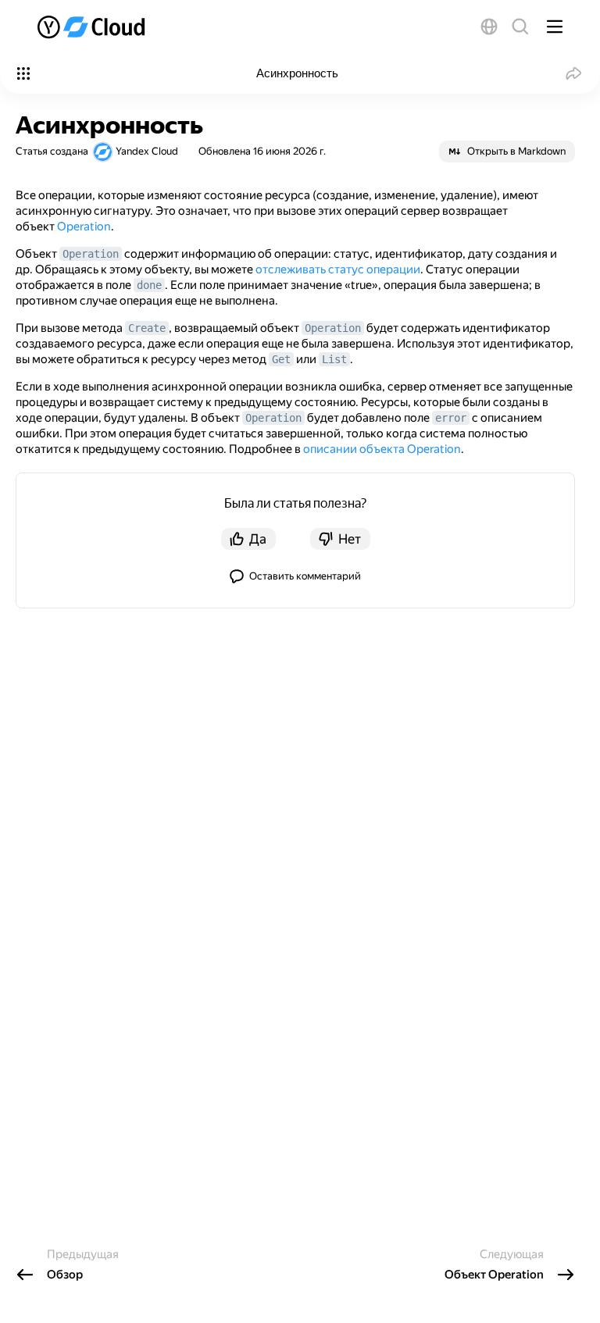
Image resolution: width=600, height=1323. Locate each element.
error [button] (450, 418)
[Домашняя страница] (93, 26)
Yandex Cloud (147, 151)
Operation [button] (90, 254)
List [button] (334, 359)
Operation (84, 226)
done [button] (149, 285)
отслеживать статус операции (337, 269)
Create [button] (147, 328)
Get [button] (281, 359)
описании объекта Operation (382, 449)
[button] (489, 26)
